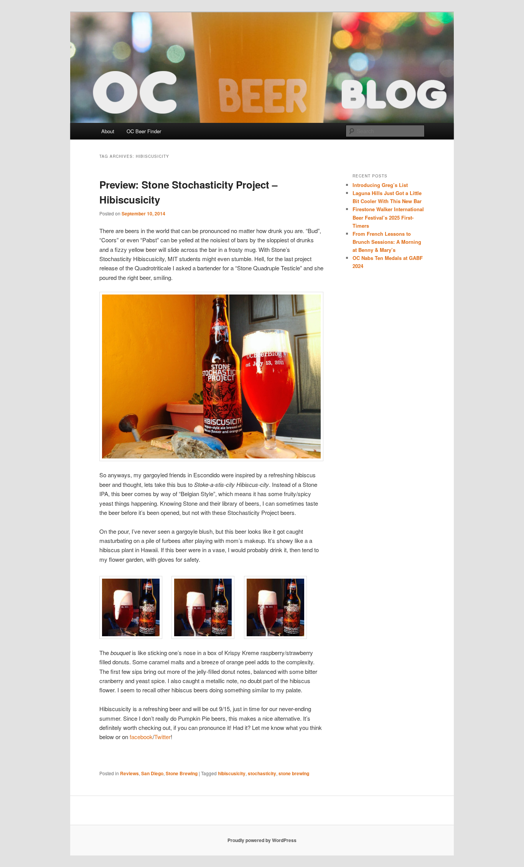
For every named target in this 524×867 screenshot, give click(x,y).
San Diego (152, 773)
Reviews (129, 773)
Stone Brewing (182, 773)
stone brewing (293, 773)
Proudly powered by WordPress (262, 840)
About (107, 131)
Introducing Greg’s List (380, 185)
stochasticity (262, 773)
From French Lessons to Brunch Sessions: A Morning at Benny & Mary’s (387, 241)
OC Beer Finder (144, 131)
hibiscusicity (232, 773)
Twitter (162, 737)
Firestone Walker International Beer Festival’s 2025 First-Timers (388, 217)
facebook (141, 737)
